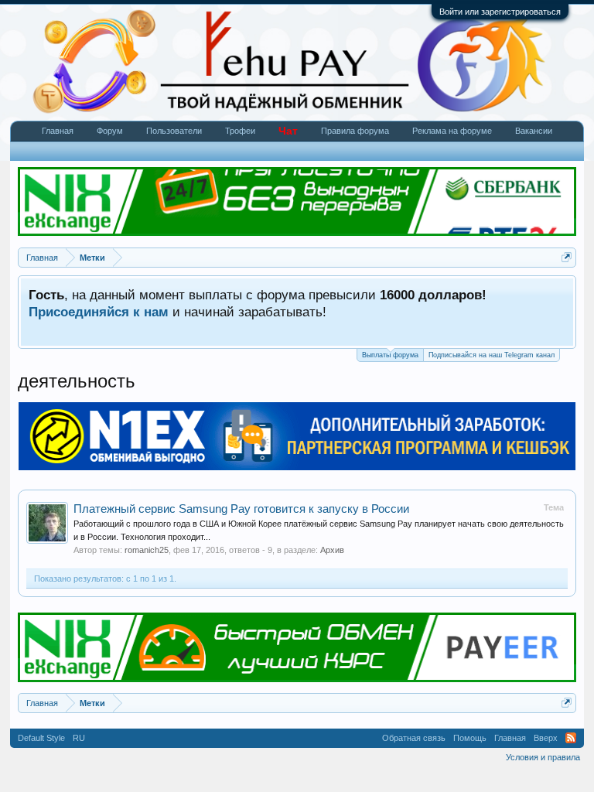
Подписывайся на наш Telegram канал (491, 355)
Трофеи (240, 130)
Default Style (41, 737)
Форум (110, 130)
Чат (288, 131)
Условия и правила (543, 757)
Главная (57, 130)
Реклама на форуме (452, 130)
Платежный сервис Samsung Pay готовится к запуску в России (241, 509)
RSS (570, 737)
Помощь (469, 737)
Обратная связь (414, 737)
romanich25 (147, 550)
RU (79, 737)
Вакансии (533, 130)
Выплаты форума (390, 355)
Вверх (546, 737)
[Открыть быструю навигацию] (567, 257)
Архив (332, 550)
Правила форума (355, 130)
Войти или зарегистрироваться (500, 11)
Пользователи (174, 130)
